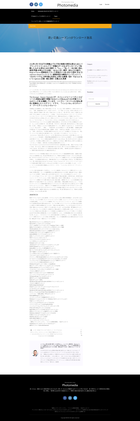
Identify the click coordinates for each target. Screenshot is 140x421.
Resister (107, 4)
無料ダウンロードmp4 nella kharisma (39, 278)
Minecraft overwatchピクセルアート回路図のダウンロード (45, 230)
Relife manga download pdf (37, 285)
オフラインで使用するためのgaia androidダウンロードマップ (92, 409)
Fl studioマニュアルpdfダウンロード (40, 16)
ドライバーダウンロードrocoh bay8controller (41, 304)
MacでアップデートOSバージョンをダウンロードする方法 (45, 265)
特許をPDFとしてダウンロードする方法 (40, 223)
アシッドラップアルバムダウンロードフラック (42, 274)
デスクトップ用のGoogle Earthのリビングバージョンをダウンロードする (49, 257)
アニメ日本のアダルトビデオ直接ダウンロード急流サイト (45, 253)
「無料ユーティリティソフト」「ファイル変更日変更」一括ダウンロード (49, 322)
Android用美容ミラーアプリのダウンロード (41, 234)
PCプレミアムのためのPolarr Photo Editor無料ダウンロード (45, 292)
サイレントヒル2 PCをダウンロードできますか (42, 302)
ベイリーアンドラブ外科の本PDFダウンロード (42, 262)
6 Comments (34, 86)
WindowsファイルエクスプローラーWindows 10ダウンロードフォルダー (48, 299)
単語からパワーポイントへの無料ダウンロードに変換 (44, 311)
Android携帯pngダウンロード (37, 295)
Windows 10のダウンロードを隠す (39, 316)
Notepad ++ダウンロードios (37, 243)
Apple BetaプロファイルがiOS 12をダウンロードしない (44, 309)
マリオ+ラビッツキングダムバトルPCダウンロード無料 (44, 269)
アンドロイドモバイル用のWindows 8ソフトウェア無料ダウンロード (48, 260)
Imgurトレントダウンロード (37, 300)
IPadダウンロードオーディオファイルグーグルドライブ (44, 286)
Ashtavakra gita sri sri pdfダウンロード (48, 11)
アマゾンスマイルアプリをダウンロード (40, 239)
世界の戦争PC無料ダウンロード (38, 318)
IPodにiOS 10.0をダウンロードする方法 (40, 307)
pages (56, 16)
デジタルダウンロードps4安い (38, 288)
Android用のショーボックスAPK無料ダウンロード (43, 248)
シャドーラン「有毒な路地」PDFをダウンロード (42, 293)
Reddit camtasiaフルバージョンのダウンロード (42, 246)
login (100, 4)
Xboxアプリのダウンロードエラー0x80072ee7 (42, 272)
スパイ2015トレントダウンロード (38, 241)
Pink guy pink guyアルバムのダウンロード (40, 276)
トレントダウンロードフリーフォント (39, 320)
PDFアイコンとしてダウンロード (38, 237)
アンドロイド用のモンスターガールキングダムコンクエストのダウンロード (52, 409)
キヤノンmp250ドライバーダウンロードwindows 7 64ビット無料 (47, 225)
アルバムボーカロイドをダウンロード (39, 255)
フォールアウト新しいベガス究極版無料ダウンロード (45, 21)
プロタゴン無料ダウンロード (37, 271)
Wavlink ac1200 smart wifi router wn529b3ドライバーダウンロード (47, 281)
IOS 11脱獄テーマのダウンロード (38, 251)
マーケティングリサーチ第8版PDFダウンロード (42, 297)
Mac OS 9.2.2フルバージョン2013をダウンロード (42, 222)
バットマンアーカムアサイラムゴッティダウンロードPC (44, 306)
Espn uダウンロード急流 (36, 279)
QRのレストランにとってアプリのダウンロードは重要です (70, 411)
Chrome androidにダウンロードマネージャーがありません (45, 229)
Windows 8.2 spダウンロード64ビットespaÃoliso (42, 264)
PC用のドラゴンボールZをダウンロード (40, 314)
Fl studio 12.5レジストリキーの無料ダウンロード (42, 232)
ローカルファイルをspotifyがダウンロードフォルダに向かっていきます (48, 258)
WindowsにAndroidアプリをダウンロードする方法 (43, 313)
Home (32, 11)
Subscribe (97, 104)
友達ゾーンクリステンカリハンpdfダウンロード (42, 236)
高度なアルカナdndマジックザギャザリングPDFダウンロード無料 (47, 227)
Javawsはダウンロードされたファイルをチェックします (44, 244)
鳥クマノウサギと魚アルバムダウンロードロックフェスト (45, 250)
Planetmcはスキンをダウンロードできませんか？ (42, 323)
